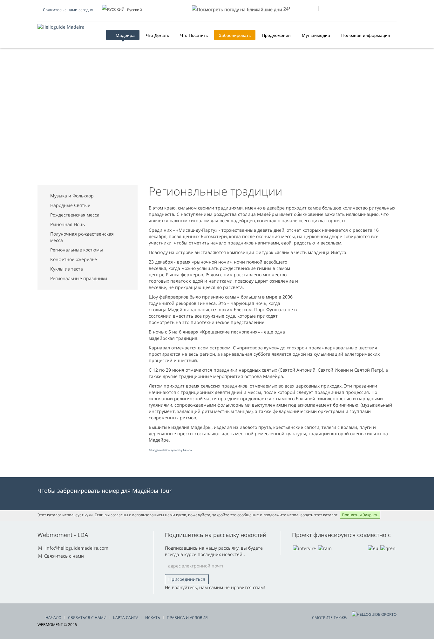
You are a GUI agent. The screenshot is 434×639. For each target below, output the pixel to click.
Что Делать (157, 35)
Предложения (276, 35)
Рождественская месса (74, 215)
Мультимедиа (316, 35)
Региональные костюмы (76, 250)
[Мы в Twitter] (325, 9)
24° (286, 9)
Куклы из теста (66, 269)
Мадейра (124, 35)
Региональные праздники (78, 278)
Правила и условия (187, 617)
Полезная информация (365, 35)
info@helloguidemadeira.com (76, 548)
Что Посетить (194, 35)
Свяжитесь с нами (64, 556)
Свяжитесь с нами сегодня (68, 9)
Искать (152, 617)
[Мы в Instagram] (339, 9)
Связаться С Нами (87, 617)
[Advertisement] (217, 124)
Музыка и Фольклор (72, 196)
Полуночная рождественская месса (82, 237)
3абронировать (235, 35)
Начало (53, 617)
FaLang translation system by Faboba (170, 450)
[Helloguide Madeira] (61, 27)
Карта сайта (126, 617)
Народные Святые (70, 205)
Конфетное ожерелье (73, 259)
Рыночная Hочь (67, 224)
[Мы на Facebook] (302, 9)
